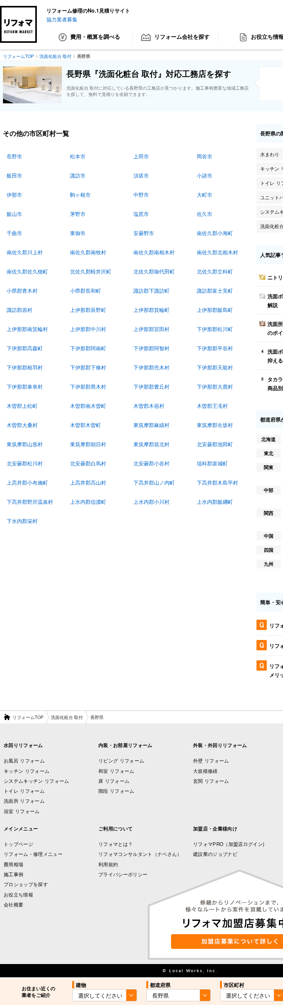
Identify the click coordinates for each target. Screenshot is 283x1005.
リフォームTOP (28, 717)
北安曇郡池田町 (215, 444)
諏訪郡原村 (19, 309)
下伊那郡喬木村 (88, 386)
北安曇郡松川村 (25, 463)
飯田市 (14, 175)
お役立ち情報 (18, 894)
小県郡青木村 (22, 290)
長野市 (14, 156)
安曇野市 (143, 233)
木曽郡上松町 (22, 405)
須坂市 (141, 175)
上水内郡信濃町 (88, 501)
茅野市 (77, 213)
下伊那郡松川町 (215, 329)
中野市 (141, 194)
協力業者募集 (61, 19)
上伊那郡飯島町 (215, 309)
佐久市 (204, 213)
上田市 (141, 156)
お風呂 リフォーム (24, 760)
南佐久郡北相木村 (217, 252)
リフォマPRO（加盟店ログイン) (228, 843)
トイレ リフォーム (24, 790)
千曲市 (14, 233)
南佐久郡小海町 (215, 233)
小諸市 (204, 175)
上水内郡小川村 (151, 501)
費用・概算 (95, 36)
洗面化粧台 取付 (67, 717)
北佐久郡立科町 (215, 271)
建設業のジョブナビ (215, 853)
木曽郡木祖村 (148, 405)
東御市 (77, 233)
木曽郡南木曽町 (88, 405)
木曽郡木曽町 (85, 424)
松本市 (77, 156)
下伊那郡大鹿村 (215, 386)
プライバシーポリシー (122, 874)
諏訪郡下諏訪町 (151, 290)
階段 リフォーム (116, 790)
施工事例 (13, 874)
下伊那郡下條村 (88, 367)
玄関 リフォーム (211, 780)
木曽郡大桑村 (22, 424)
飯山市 (14, 213)
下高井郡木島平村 (217, 482)
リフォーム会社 (182, 36)
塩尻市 (141, 213)
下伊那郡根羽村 (25, 367)
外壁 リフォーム (211, 760)
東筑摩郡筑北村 (151, 444)
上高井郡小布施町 (27, 482)
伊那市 (14, 194)
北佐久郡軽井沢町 (90, 271)
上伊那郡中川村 (88, 329)
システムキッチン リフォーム (36, 780)
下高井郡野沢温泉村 (30, 501)
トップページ (18, 843)
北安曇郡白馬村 (88, 463)
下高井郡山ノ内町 (154, 482)
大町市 (204, 194)
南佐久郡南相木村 (154, 252)
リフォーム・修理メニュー (33, 853)
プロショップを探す (26, 884)
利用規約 (108, 864)
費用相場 (13, 864)
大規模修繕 (205, 770)
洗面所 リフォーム (24, 800)
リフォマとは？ (115, 843)
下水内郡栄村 (22, 520)
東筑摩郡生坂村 (215, 424)
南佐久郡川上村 (25, 252)
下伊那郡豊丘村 (151, 386)
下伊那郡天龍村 (215, 367)
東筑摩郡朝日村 (88, 444)
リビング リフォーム (121, 760)
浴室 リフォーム (22, 811)
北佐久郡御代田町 (154, 271)
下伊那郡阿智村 (151, 348)
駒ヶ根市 (80, 194)
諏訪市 (77, 175)
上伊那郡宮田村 (151, 329)
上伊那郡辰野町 (88, 309)
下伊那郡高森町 (25, 348)
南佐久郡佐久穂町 (27, 271)
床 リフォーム (113, 780)
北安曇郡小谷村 (151, 463)
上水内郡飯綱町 (215, 501)
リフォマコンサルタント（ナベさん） (140, 853)
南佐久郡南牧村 (88, 252)
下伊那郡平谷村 (215, 348)
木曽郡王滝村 (212, 405)
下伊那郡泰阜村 (25, 386)
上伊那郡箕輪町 (151, 309)
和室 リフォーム (116, 770)
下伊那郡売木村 (151, 367)
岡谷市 (204, 156)
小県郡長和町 (85, 290)
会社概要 (13, 904)
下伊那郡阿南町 (88, 348)
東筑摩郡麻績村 (151, 424)
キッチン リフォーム (26, 770)
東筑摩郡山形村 (25, 444)
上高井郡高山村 (88, 482)
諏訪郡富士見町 (215, 290)
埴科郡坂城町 (212, 463)
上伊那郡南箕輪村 (27, 329)
